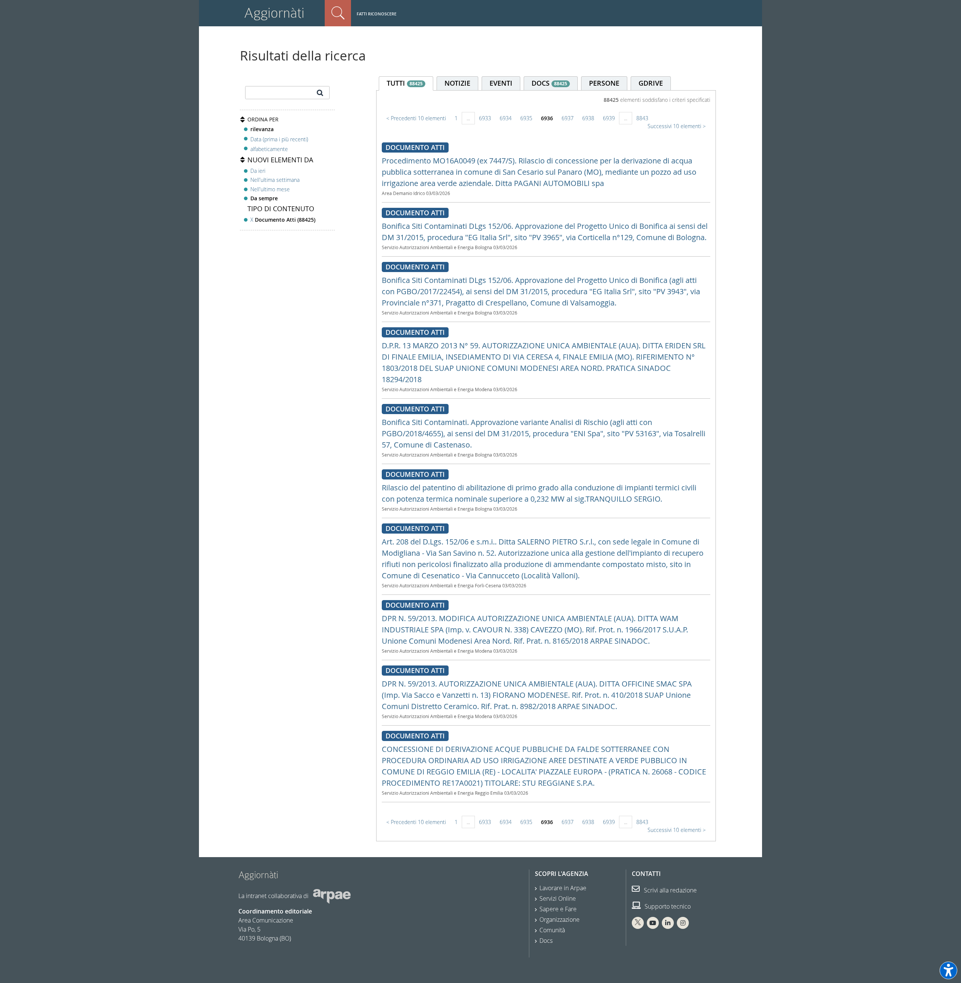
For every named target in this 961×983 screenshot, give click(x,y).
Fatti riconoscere (376, 14)
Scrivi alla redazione (669, 890)
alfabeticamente (269, 149)
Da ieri (257, 170)
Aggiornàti (274, 13)
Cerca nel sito (338, 13)
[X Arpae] (638, 923)
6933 (485, 118)
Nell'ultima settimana (275, 179)
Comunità (552, 930)
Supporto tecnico (667, 906)
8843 (642, 118)
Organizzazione (559, 919)
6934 (506, 118)
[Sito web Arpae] (332, 895)
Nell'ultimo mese (270, 189)
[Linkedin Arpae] (668, 923)
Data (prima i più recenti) (279, 138)
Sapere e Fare (558, 909)
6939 (609, 118)
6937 (568, 118)
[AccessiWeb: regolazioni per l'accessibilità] (948, 970)
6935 (526, 118)
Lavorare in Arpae (562, 888)
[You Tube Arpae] (653, 923)
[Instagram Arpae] (683, 923)
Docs (546, 940)
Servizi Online (557, 898)
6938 (588, 118)
